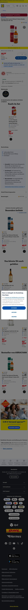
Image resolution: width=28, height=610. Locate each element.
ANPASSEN (14, 312)
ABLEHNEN (14, 316)
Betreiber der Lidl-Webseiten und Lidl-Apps (14, 297)
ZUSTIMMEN (14, 308)
